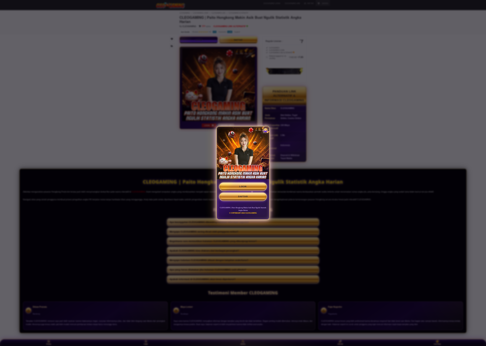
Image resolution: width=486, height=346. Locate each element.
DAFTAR (243, 197)
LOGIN (243, 186)
